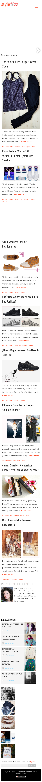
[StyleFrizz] (10, 7)
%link (38, 50)
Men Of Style (25, 199)
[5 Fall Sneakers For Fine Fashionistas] (21, 273)
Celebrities (17, 345)
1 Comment (6, 579)
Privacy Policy (21, 773)
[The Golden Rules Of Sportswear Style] (21, 128)
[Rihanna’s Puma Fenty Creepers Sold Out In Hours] (21, 442)
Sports (23, 147)
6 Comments (7, 516)
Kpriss (32, 762)
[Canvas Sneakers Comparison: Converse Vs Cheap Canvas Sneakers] (21, 497)
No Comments (7, 147)
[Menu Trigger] (36, 6)
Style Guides (30, 147)
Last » (35, 583)
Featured (17, 147)
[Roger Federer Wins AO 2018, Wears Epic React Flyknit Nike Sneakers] (21, 180)
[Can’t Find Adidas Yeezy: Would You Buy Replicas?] (21, 327)
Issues (22, 516)
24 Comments (7, 461)
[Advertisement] (21, 31)
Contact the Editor (25, 772)
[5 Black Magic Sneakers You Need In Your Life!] (21, 382)
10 (26, 583)
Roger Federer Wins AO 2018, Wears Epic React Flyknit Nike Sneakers (17, 156)
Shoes (33, 199)
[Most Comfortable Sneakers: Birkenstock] (21, 557)
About (35, 772)
